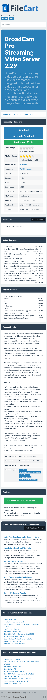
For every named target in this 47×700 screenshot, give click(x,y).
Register (5, 18)
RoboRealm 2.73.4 (10, 619)
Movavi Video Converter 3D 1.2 (15, 636)
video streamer (24, 475)
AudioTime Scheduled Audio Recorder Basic (21, 537)
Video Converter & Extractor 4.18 (16, 681)
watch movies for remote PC (28, 479)
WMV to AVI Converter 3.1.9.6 (15, 644)
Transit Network (13, 693)
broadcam (23, 470)
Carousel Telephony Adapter (15, 593)
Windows (7, 114)
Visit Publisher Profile (34, 528)
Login (11, 18)
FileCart (20, 9)
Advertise (23, 697)
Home (7, 24)
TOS (3, 697)
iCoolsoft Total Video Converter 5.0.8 (18, 639)
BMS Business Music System (15, 561)
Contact (16, 697)
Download (23, 130)
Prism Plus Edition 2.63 (12, 631)
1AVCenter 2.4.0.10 (11, 629)
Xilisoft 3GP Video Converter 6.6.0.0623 (19, 634)
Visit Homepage (26, 169)
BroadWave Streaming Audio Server (18, 577)
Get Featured (37, 220)
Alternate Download (23, 136)
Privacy (8, 697)
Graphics (17, 114)
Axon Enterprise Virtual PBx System (18, 548)
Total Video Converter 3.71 (14, 622)
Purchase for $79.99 (23, 142)
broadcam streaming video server (30, 472)
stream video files (25, 477)
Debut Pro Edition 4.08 (12, 641)
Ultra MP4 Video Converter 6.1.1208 (17, 679)
